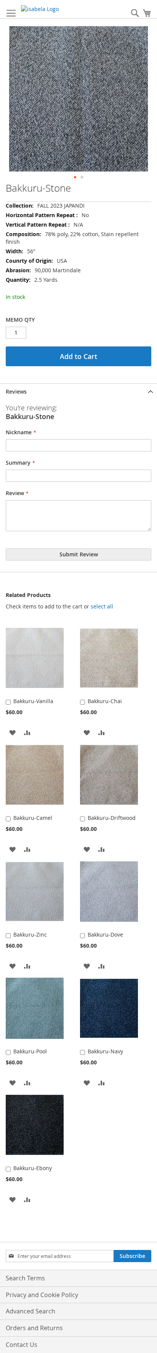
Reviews (16, 391)
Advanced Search (30, 1311)
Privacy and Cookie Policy (42, 1295)
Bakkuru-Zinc (30, 934)
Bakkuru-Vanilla (33, 701)
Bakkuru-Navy (105, 1051)
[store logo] (53, 9)
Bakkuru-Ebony (32, 1168)
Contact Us (21, 1344)
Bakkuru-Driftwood (112, 817)
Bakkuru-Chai (105, 701)
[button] (75, 177)
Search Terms (25, 1278)
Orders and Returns (34, 1328)
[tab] (78, 391)
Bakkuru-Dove (105, 934)
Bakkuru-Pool (30, 1051)
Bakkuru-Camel (32, 817)
